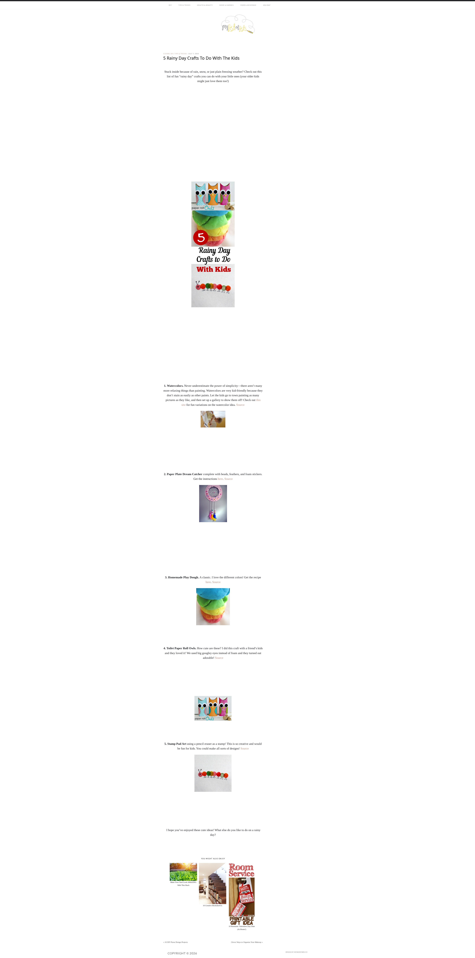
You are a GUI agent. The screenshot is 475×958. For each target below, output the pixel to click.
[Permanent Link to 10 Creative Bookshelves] (212, 864)
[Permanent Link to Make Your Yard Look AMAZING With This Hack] (183, 864)
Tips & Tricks (181, 53)
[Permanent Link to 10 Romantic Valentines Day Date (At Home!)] (242, 864)
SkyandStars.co (300, 952)
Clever (166, 53)
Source (240, 404)
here (220, 478)
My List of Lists (237, 24)
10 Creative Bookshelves (212, 906)
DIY (172, 53)
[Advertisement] (213, 362)
